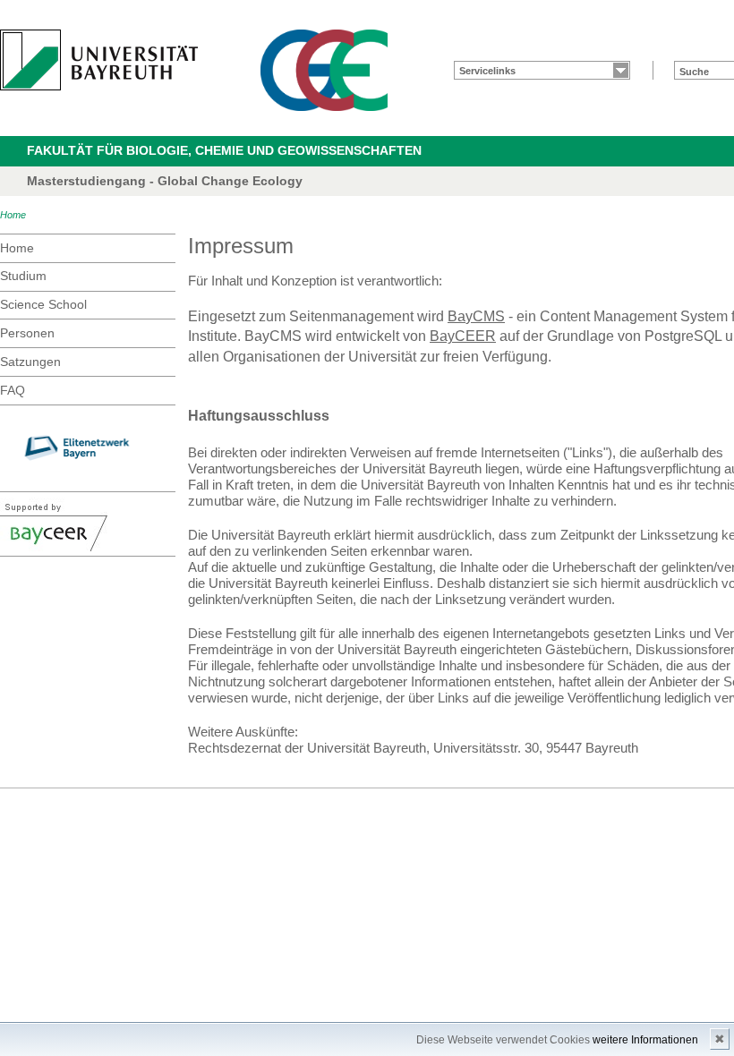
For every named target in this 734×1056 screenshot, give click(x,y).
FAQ (12, 390)
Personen (27, 333)
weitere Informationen (645, 1040)
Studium (23, 275)
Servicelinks (487, 70)
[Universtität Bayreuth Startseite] (99, 60)
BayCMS (476, 316)
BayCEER (463, 336)
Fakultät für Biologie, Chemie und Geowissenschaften (224, 150)
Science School (43, 304)
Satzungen (30, 361)
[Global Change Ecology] (324, 70)
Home (13, 214)
